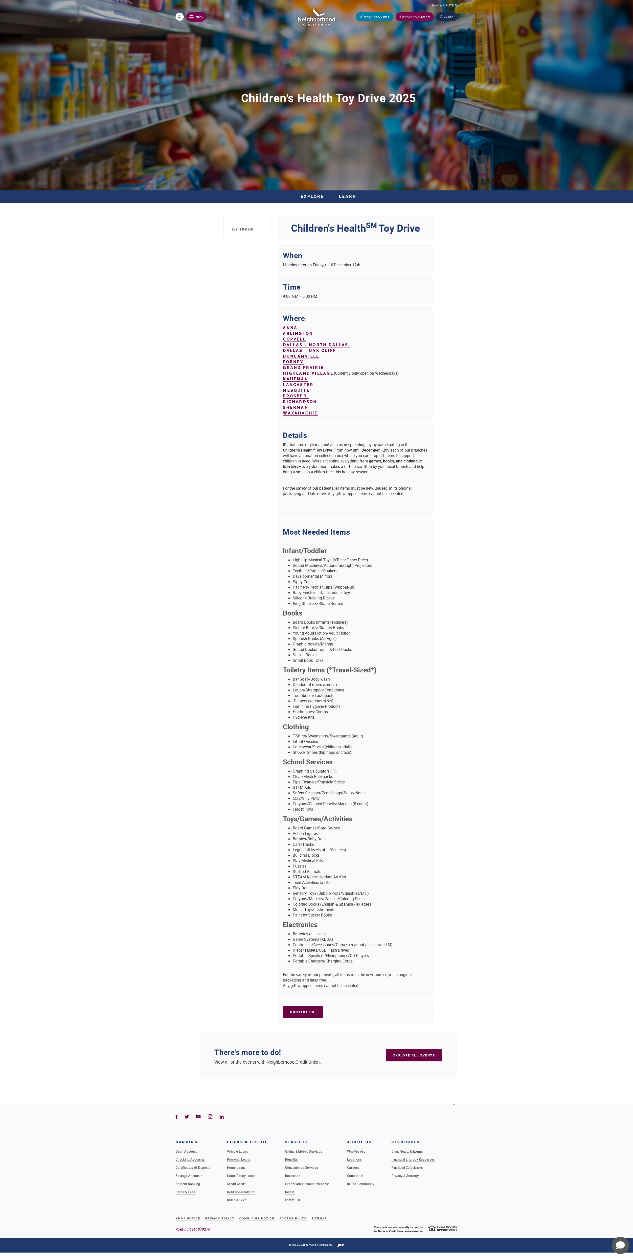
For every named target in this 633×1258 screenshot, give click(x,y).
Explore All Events (414, 1055)
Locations (354, 1159)
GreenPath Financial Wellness (307, 1184)
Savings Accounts (189, 1175)
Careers (353, 1167)
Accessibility (293, 1218)
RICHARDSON (300, 401)
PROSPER (296, 396)
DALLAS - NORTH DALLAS (316, 345)
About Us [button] (359, 1142)
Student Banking (188, 1184)
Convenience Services (301, 1167)
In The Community (360, 1184)
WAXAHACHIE (300, 413)
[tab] (247, 229)
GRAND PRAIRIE (304, 367)
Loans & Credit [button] (247, 1142)
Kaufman (295, 379)
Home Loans (236, 1167)
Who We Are (356, 1151)
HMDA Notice (188, 1218)
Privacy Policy (219, 1218)
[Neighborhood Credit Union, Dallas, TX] (316, 16)
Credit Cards (236, 1184)
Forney (293, 362)
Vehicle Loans (237, 1151)
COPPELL (294, 339)
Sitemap (319, 1218)
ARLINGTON (298, 333)
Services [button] (297, 1142)
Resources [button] (405, 1142)
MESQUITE (297, 390)
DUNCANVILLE (301, 356)
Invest (289, 1192)
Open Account (186, 1151)
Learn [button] (348, 196)
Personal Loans (238, 1159)
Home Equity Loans (241, 1175)
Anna (290, 327)
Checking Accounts (190, 1159)
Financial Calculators (407, 1167)
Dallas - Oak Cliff (309, 350)
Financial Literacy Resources (413, 1159)
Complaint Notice (256, 1218)
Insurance (292, 1175)
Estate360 (292, 1200)
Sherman (295, 407)
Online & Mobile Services (303, 1151)
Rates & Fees (185, 1192)
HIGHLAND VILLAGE (308, 373)
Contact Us (303, 1012)
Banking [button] (187, 1142)
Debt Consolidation (241, 1192)
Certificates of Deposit (193, 1167)
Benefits (291, 1159)
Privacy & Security (405, 1175)
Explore (312, 196)
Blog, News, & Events (407, 1151)
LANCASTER (298, 384)
